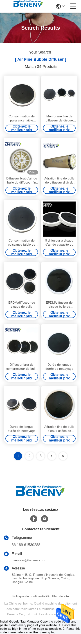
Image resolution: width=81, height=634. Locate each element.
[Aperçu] (40, 496)
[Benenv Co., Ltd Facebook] (34, 519)
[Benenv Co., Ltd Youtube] (44, 519)
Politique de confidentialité (31, 596)
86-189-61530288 (26, 545)
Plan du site (60, 596)
